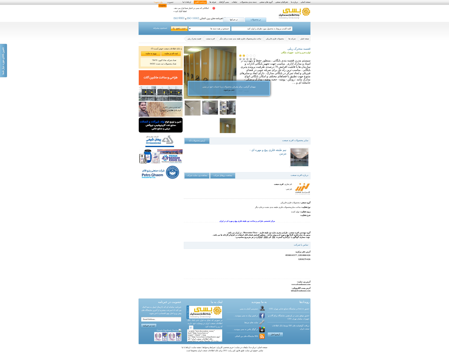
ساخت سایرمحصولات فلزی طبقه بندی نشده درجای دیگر (240, 39)
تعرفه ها (213, 2)
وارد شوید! (158, 2)
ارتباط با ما (187, 2)
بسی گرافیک (224, 2)
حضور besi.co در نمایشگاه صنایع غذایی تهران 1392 (289, 309)
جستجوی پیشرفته (160, 28)
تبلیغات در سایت (241, 347)
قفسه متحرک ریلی (194, 39)
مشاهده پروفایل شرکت (222, 175)
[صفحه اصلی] (294, 19)
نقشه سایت (196, 347)
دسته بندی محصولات (248, 2)
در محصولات (256, 20)
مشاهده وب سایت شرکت (197, 175)
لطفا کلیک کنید (181, 11)
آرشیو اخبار (275, 334)
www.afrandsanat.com (300, 284)
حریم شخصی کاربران (225, 347)
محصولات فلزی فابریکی (275, 39)
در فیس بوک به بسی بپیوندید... (246, 316)
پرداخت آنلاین (200, 2)
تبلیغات (234, 2)
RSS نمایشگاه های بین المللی (246, 336)
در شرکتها (234, 20)
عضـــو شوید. (229, 90)
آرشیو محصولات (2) (197, 141)
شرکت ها (292, 39)
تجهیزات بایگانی (287, 53)
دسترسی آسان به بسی (249, 309)
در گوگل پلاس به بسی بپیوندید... (245, 329)
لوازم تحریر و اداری (302, 53)
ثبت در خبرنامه (149, 326)
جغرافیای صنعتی (281, 2)
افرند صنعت (210, 39)
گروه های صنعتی (266, 2)
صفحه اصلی (305, 2)
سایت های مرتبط (251, 322)
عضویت (170, 2)
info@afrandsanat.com (300, 291)
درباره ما (294, 2)
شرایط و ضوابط (208, 347)
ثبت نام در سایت (171, 53)
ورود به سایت (151, 53)
